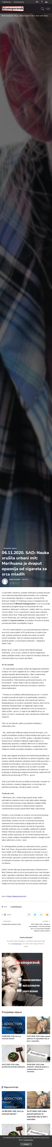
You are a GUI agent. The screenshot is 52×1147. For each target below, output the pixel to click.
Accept (26, 1144)
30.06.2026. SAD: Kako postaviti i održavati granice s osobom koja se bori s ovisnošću (38, 1068)
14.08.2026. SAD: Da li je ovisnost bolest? (11, 1037)
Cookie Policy (28, 1140)
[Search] (42, 9)
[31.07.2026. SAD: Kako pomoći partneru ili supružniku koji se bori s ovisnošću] (38, 1025)
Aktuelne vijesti (10, 548)
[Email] (47, 914)
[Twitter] (13, 583)
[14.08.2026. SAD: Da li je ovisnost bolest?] (13, 1025)
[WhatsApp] (16, 583)
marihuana (16, 907)
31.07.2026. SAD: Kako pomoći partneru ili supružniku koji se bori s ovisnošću (38, 1038)
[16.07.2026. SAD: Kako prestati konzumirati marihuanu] (13, 1053)
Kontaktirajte (17, 944)
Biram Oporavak (14, 579)
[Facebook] (10, 583)
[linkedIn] (18, 583)
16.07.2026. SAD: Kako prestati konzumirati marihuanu (13, 1066)
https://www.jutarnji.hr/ (16, 896)
